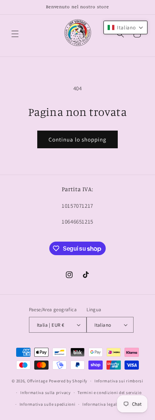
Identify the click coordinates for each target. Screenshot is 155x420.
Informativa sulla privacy (45, 392)
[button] (15, 34)
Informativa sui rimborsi (118, 380)
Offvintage (37, 380)
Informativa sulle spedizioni (48, 404)
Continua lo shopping (77, 139)
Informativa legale (100, 404)
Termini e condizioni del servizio (109, 392)
